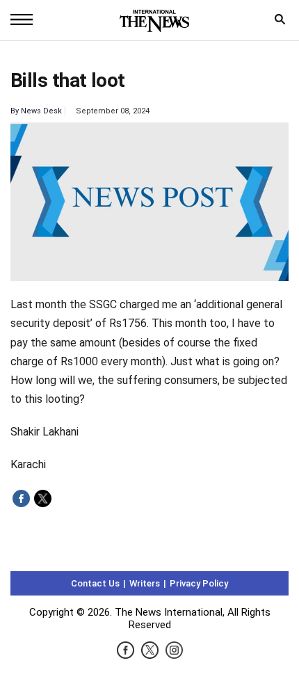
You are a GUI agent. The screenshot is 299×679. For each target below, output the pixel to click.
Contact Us (95, 583)
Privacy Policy (199, 583)
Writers (144, 583)
